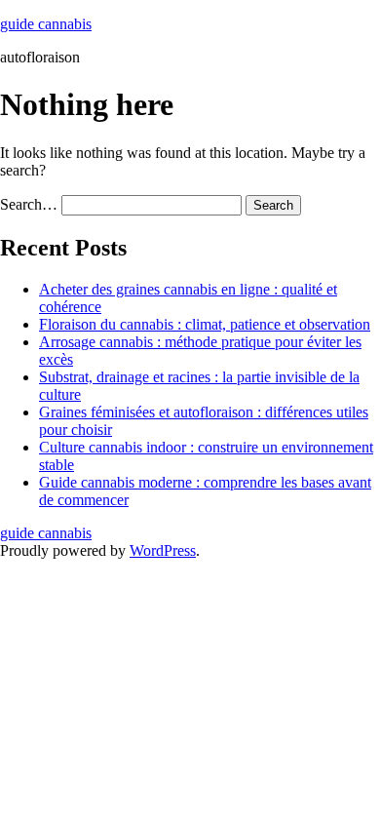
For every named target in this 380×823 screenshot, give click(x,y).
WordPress (163, 550)
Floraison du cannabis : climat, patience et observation (204, 324)
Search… (28, 204)
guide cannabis (46, 24)
